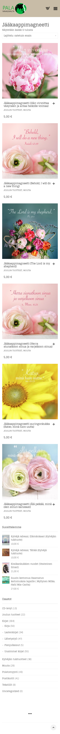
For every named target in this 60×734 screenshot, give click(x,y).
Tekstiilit (7, 685)
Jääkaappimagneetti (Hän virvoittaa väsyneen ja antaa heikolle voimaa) (26, 104)
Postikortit (8, 678)
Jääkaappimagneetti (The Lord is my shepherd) (27, 265)
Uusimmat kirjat (14, 651)
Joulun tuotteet (13, 110)
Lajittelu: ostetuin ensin (17, 36)
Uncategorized (10, 691)
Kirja (7, 626)
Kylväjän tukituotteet (14, 659)
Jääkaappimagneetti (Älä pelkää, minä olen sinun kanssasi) (28, 505)
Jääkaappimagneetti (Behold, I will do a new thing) (27, 184)
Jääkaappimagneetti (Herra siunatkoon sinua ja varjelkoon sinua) (28, 345)
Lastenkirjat (11, 632)
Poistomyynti (10, 672)
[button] (54, 103)
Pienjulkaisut (12, 645)
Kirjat (5, 621)
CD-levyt (7, 608)
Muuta (27, 110)
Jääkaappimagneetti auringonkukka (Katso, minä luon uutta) (27, 425)
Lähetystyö (11, 639)
